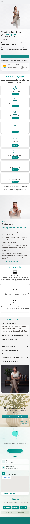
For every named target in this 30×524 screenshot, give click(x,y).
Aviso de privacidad (10, 522)
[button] (2, 2)
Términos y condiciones (19, 522)
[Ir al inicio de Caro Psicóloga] (15, 435)
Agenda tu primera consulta (15, 416)
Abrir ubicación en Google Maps (15, 493)
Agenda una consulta (15, 451)
